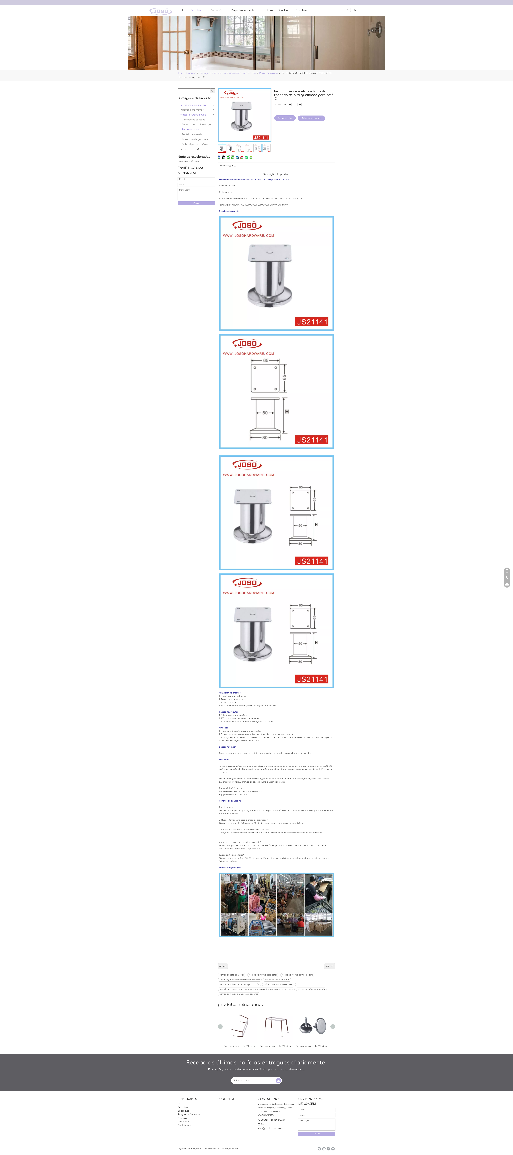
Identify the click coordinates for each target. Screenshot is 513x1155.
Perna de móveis (191, 129)
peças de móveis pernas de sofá (297, 975)
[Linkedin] (324, 1148)
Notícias (182, 1118)
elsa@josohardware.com (271, 1128)
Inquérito (286, 118)
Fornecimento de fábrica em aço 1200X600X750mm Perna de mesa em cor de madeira (276, 1046)
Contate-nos (184, 1125)
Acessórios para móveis (193, 115)
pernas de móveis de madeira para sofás (239, 985)
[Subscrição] (278, 1080)
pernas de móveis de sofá (277, 980)
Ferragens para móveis (193, 105)
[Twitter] (328, 1148)
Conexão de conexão (193, 120)
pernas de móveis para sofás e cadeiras (238, 994)
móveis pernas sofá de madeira (279, 985)
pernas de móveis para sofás (263, 975)
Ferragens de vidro (190, 149)
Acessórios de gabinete (195, 139)
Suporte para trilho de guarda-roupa (198, 124)
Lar (180, 1104)
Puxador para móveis (192, 110)
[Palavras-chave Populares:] (348, 10)
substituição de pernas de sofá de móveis (239, 980)
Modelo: (224, 166)
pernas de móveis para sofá (311, 989)
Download (183, 1122)
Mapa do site (231, 1149)
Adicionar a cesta (311, 118)
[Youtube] (333, 1148)
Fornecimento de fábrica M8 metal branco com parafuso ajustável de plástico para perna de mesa (312, 1046)
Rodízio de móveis (192, 134)
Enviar (196, 203)
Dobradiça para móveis (195, 144)
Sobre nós (183, 1111)
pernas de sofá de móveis (231, 975)
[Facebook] (319, 1148)
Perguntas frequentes (190, 1114)
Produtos (183, 1107)
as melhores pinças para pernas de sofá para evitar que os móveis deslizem (256, 989)
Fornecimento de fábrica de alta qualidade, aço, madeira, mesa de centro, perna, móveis (240, 1046)
